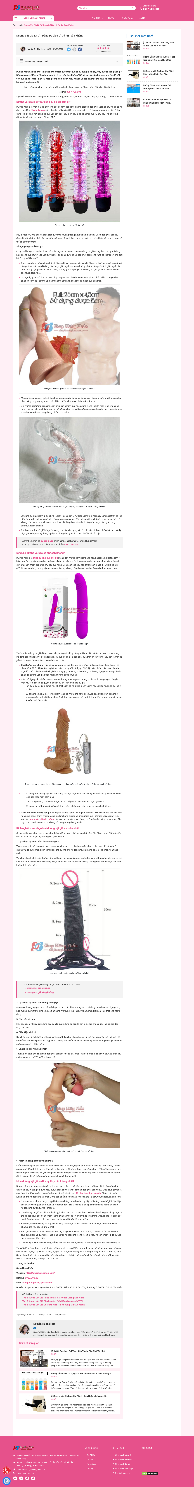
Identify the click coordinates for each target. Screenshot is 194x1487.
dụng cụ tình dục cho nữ (45, 558)
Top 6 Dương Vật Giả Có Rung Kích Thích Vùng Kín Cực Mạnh (53, 1304)
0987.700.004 (151, 9)
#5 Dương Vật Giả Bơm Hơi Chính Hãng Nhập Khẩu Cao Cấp (79, 1396)
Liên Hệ (141, 18)
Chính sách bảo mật (123, 1455)
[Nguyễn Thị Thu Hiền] (23, 49)
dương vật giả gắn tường (41, 819)
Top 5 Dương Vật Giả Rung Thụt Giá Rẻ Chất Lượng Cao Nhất (53, 1297)
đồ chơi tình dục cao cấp (88, 1193)
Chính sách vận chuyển (124, 1468)
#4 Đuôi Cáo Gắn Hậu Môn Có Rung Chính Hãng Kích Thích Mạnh (157, 102)
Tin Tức (111, 18)
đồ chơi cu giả (38, 110)
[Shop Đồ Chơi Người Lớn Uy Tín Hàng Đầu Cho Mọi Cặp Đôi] (33, 7)
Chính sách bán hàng (124, 1460)
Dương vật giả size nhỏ (38, 988)
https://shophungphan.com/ (40, 1273)
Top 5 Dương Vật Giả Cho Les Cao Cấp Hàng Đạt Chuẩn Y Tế (52, 1301)
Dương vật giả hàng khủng (40, 992)
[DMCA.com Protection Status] (161, 1473)
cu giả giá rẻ (47, 541)
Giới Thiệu (96, 18)
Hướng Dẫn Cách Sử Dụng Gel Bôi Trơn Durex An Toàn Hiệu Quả (81, 1373)
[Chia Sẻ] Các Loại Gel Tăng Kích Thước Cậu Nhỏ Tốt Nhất (78, 1351)
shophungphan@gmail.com (37, 1282)
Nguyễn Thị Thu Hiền (36, 49)
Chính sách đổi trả (122, 1464)
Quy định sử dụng (122, 1473)
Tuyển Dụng (127, 18)
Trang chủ (17, 25)
